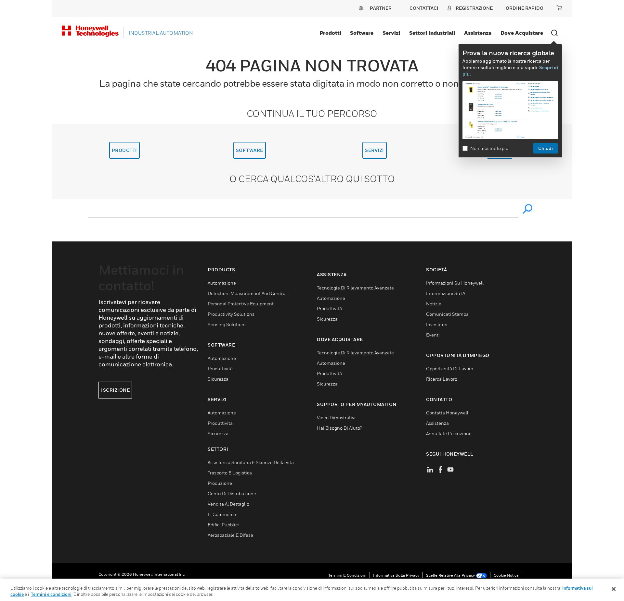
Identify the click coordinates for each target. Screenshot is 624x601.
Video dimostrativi (336, 417)
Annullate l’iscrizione (449, 433)
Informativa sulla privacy (396, 575)
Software (361, 33)
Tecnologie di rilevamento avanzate (355, 287)
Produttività (220, 368)
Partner (381, 8)
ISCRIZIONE (115, 390)
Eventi (433, 334)
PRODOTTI (124, 150)
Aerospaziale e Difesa (230, 535)
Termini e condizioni (347, 575)
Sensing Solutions (227, 324)
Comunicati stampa (447, 314)
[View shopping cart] (559, 8)
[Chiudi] (613, 589)
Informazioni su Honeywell (455, 283)
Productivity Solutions (231, 314)
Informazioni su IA (445, 293)
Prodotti (330, 33)
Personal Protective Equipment (241, 303)
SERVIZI (374, 150)
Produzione (220, 483)
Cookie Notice (506, 575)
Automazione (222, 283)
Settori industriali (432, 33)
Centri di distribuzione (232, 493)
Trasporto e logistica (230, 472)
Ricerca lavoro (441, 379)
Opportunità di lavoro (449, 368)
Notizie (433, 303)
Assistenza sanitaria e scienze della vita (251, 462)
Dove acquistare (521, 33)
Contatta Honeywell (447, 412)
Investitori (437, 324)
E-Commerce (222, 514)
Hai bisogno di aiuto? (339, 428)
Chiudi (545, 148)
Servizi (391, 33)
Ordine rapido (524, 8)
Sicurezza (218, 379)
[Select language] (360, 8)
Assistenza (477, 33)
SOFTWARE (249, 150)
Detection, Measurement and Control (247, 293)
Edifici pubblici (223, 524)
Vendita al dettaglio (228, 504)
